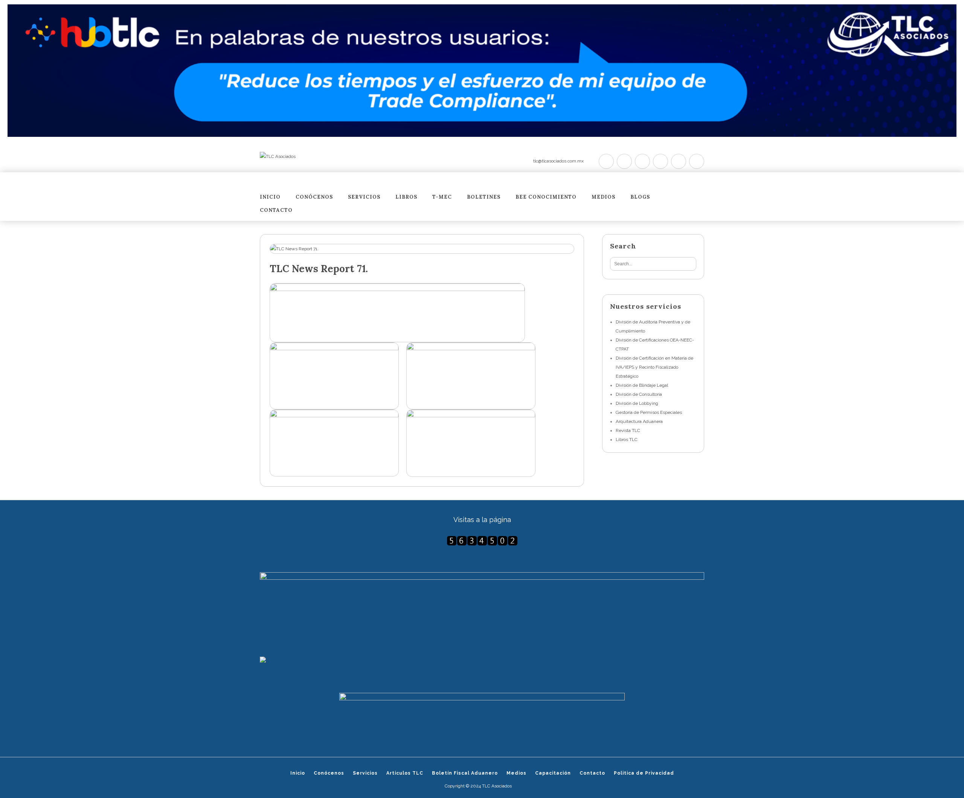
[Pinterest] (642, 161)
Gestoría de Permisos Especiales (649, 412)
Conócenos (314, 197)
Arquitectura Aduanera (639, 421)
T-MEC (442, 197)
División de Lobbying (637, 403)
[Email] (696, 161)
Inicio (270, 197)
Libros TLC (627, 439)
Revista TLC (628, 430)
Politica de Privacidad (644, 773)
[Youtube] (660, 161)
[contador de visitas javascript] (482, 541)
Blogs (640, 197)
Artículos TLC (404, 773)
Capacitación (553, 773)
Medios (603, 197)
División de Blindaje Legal (642, 385)
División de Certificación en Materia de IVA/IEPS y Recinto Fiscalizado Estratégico (654, 367)
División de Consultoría (639, 394)
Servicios (364, 197)
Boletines (483, 197)
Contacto (276, 210)
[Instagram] (678, 161)
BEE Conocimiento (546, 197)
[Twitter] (606, 161)
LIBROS (406, 197)
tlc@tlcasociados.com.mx (558, 161)
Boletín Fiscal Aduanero (465, 773)
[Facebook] (624, 161)
